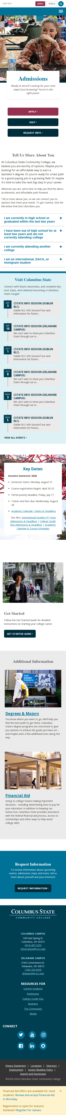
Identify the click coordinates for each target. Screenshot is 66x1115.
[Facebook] (21, 1046)
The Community (33, 1008)
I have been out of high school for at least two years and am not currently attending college (30, 234)
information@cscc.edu (33, 948)
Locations (36, 1065)
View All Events (14, 437)
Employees (33, 993)
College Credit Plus (33, 998)
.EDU (7, 3)
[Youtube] (32, 1035)
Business (33, 1003)
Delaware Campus (33, 958)
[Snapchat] (43, 1046)
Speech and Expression (33, 1073)
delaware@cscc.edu (33, 973)
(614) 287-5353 (33, 945)
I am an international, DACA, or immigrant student (26, 260)
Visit (32, 122)
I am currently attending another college (27, 248)
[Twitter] (21, 1035)
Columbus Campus (33, 933)
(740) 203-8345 (33, 969)
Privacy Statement (15, 1065)
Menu (61, 8)
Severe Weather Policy (40, 1069)
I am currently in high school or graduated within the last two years (29, 219)
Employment (16, 1069)
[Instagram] (43, 1035)
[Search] (61, 3)
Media (33, 1013)
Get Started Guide (19, 633)
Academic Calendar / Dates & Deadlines (33, 511)
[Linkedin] (32, 1046)
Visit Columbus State (33, 279)
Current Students (33, 988)
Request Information (32, 888)
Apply (40, 3)
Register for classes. (28, 1110)
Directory (51, 1065)
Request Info (32, 132)
